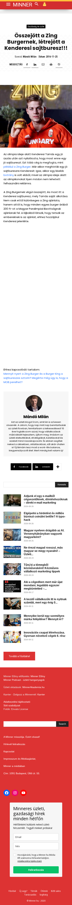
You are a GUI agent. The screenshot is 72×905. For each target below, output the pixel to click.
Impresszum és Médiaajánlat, (19, 758)
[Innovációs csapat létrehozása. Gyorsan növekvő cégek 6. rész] (12, 637)
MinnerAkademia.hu (33, 687)
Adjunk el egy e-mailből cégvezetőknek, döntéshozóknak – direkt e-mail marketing (46, 499)
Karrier (41, 694)
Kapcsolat (8, 751)
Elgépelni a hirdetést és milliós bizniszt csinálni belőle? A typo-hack (44, 516)
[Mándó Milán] (36, 403)
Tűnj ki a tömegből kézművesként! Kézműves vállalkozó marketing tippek (42, 568)
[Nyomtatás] (51, 64)
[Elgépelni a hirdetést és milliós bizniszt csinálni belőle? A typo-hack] (12, 518)
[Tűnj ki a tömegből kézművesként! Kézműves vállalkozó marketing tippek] (12, 569)
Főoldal (12, 891)
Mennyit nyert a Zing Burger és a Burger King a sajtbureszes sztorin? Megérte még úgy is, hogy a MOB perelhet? (35, 378)
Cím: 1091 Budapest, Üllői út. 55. (21, 773)
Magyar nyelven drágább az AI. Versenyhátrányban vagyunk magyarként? (44, 533)
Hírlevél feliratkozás (14, 744)
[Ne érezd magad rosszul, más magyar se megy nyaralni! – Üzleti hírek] (12, 552)
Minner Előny (38, 676)
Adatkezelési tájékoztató (16, 701)
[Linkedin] (34, 64)
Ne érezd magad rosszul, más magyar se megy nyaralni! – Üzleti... (43, 551)
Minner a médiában (14, 766)
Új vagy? (23, 891)
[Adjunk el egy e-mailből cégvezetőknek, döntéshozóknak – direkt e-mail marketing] (12, 500)
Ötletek (44, 891)
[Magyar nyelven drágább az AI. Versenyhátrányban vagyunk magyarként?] (12, 535)
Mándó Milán (29, 56)
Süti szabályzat (11, 705)
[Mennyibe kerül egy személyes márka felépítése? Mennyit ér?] (12, 620)
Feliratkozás (36, 869)
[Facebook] (26, 64)
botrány (8, 175)
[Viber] (59, 64)
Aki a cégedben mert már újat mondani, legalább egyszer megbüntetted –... (43, 585)
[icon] (44, 4)
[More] (58, 466)
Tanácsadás (30, 894)
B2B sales (56, 891)
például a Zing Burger (17, 166)
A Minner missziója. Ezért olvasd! (21, 736)
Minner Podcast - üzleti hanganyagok (24, 679)
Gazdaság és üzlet (36, 26)
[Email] (42, 64)
